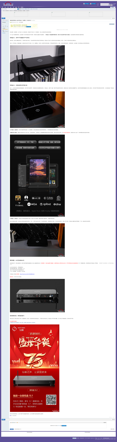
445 (5, 25)
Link (13, 422)
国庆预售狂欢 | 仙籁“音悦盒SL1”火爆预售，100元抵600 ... (22, 10)
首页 (2, 7)
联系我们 (22, 7)
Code (16, 422)
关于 (18, 7)
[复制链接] (33, 20)
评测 (8, 7)
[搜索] (18, 9)
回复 (11, 417)
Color (11, 422)
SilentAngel (4, 22)
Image (12, 422)
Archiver (99, 438)
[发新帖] (3, 18)
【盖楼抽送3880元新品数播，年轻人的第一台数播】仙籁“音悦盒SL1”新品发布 (22, 322)
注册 (24, 26)
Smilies (17, 422)
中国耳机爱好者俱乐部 (106, 438)
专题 (13, 7)
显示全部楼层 (21, 22)
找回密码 (114, 3)
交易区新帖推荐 (111, 24)
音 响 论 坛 (11, 10)
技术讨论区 (7, 10)
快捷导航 (112, 7)
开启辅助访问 (115, 0)
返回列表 (113, 18)
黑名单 (101, 438)
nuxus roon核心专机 (13, 415)
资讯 (5, 7)
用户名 (98, 3)
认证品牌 (4, 28)
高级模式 (105, 422)
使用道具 (110, 417)
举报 (113, 417)
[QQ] (74, 438)
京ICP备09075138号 (112, 438)
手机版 (96, 438)
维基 (10, 7)
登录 (15, 26)
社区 (16, 7)
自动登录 (111, 3)
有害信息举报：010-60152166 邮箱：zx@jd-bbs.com (87, 438)
